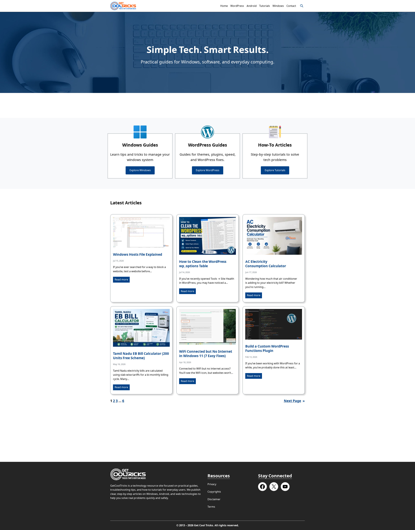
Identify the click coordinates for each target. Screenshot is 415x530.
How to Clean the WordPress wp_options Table (202, 263)
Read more (121, 279)
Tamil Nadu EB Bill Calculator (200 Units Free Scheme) (141, 355)
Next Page (294, 401)
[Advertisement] (207, 105)
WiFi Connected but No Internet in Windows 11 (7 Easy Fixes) (205, 353)
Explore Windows (140, 170)
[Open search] (302, 6)
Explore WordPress (207, 170)
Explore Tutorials (275, 170)
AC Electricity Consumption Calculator (265, 263)
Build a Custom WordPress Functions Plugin (267, 348)
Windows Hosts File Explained (137, 254)
